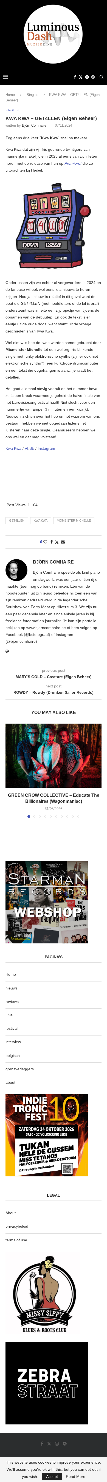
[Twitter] (81, 77)
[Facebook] (75, 77)
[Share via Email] (63, 542)
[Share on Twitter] (57, 542)
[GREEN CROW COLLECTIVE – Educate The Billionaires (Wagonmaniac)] (53, 755)
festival (11, 1028)
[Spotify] (93, 77)
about (10, 1082)
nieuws (11, 988)
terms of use (16, 1240)
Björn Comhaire (34, 125)
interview (13, 1042)
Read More (75, 1476)
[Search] (101, 77)
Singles (32, 95)
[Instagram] (87, 77)
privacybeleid (16, 1226)
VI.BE (29, 448)
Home (10, 95)
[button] (10, 770)
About (10, 1213)
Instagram (46, 448)
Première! (72, 163)
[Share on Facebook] (51, 542)
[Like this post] (45, 542)
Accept (52, 1476)
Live (9, 1015)
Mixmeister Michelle (74, 520)
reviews (12, 1001)
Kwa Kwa (13, 448)
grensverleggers (19, 1069)
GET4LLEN (16, 520)
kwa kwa (40, 520)
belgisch (12, 1055)
